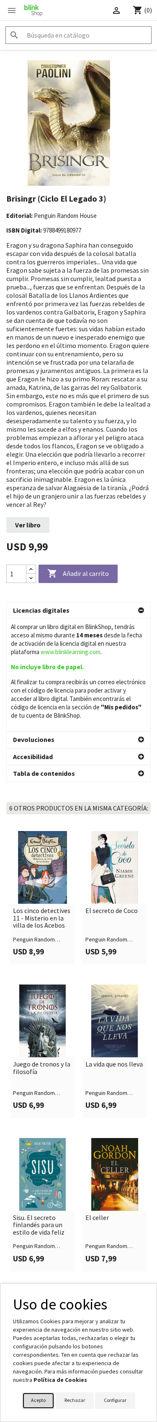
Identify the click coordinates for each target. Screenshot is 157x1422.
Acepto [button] (38, 1400)
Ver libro (28, 525)
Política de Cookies (60, 1380)
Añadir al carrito (78, 573)
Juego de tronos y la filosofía (41, 1068)
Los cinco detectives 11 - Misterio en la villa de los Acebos (41, 918)
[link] (42, 897)
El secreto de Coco (111, 911)
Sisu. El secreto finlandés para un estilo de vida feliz (38, 1225)
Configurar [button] (115, 1400)
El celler (97, 1218)
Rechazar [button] (74, 1400)
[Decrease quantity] (31, 578)
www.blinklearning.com (70, 652)
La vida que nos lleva (114, 1064)
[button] (78, 610)
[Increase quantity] (31, 569)
